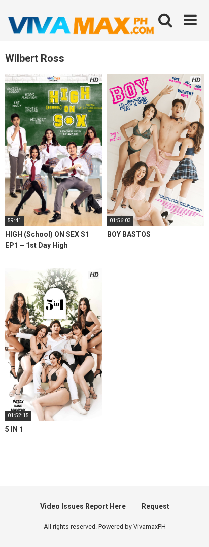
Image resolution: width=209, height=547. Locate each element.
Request (155, 506)
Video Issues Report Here (83, 506)
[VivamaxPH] (81, 26)
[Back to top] (190, 526)
